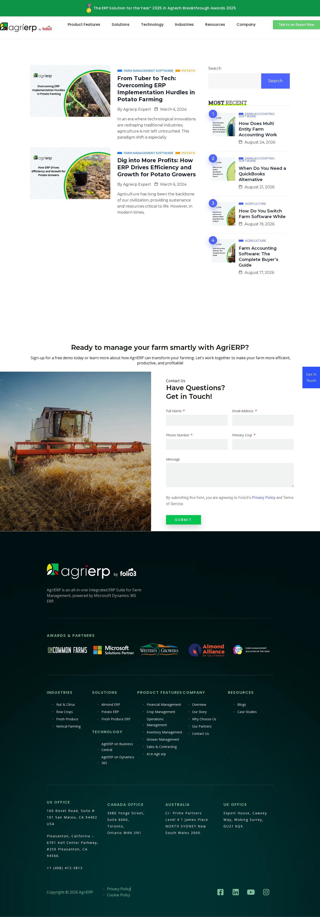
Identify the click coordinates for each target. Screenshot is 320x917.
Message (173, 459)
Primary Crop (242, 435)
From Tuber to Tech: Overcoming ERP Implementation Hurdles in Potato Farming (156, 89)
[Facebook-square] (220, 892)
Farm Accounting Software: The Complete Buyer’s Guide (258, 257)
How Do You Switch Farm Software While (262, 213)
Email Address (243, 411)
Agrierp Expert (137, 109)
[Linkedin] (236, 892)
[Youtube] (251, 892)
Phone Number (178, 435)
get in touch (311, 377)
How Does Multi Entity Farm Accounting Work (258, 129)
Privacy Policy (263, 497)
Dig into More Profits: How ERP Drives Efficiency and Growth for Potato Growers (156, 167)
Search (214, 68)
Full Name (174, 411)
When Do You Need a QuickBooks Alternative (262, 174)
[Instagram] (266, 892)
